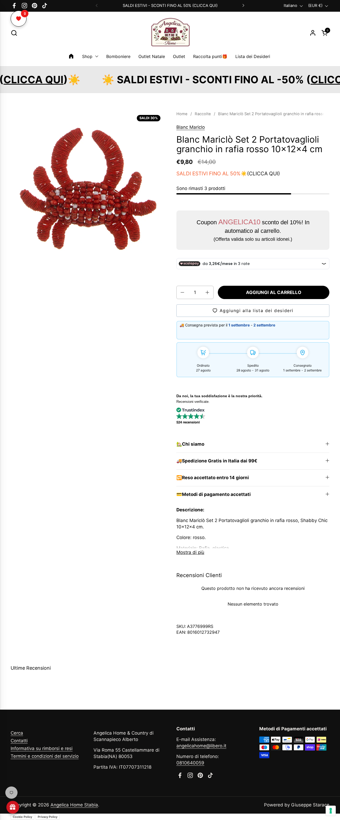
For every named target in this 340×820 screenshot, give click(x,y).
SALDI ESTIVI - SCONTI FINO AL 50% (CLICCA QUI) (170, 5)
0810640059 (190, 762)
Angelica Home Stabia (74, 804)
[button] (14, 33)
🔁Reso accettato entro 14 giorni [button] (212, 477)
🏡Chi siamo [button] (190, 444)
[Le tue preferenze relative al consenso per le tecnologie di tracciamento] (331, 811)
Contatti (19, 740)
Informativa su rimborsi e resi (42, 748)
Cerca (17, 733)
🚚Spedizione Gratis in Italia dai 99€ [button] (216, 460)
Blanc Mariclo (190, 127)
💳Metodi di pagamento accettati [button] (213, 494)
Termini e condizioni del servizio (45, 756)
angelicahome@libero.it (201, 745)
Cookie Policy (22, 817)
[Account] (312, 33)
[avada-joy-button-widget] (12, 807)
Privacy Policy (47, 817)
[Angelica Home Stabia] (170, 33)
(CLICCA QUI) (263, 173)
